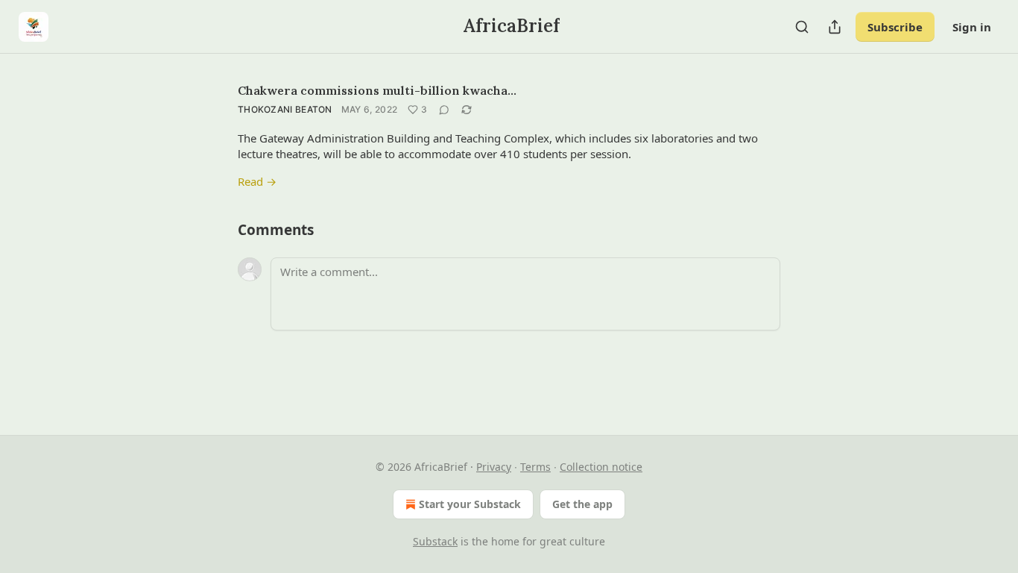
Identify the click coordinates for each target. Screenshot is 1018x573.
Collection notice (601, 467)
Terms (535, 467)
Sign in (971, 26)
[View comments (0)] (444, 110)
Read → (257, 181)
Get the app (582, 504)
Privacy (493, 467)
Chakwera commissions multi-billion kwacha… (377, 90)
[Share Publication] (835, 27)
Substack (435, 541)
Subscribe (895, 26)
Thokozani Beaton (285, 109)
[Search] (802, 27)
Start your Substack (470, 504)
